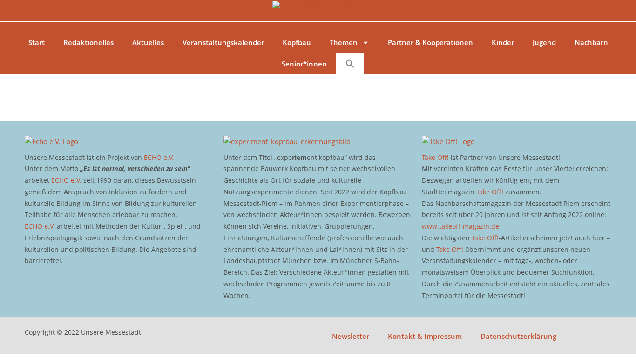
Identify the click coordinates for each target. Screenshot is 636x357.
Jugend (544, 42)
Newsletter (350, 336)
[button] (350, 63)
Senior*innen (304, 63)
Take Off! (435, 157)
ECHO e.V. (159, 157)
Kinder (503, 42)
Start (36, 42)
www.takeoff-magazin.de (460, 226)
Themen (344, 42)
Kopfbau (297, 42)
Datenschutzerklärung (518, 336)
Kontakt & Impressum (425, 336)
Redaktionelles (88, 42)
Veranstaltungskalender (223, 42)
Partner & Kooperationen (430, 42)
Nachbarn (591, 42)
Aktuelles (148, 42)
